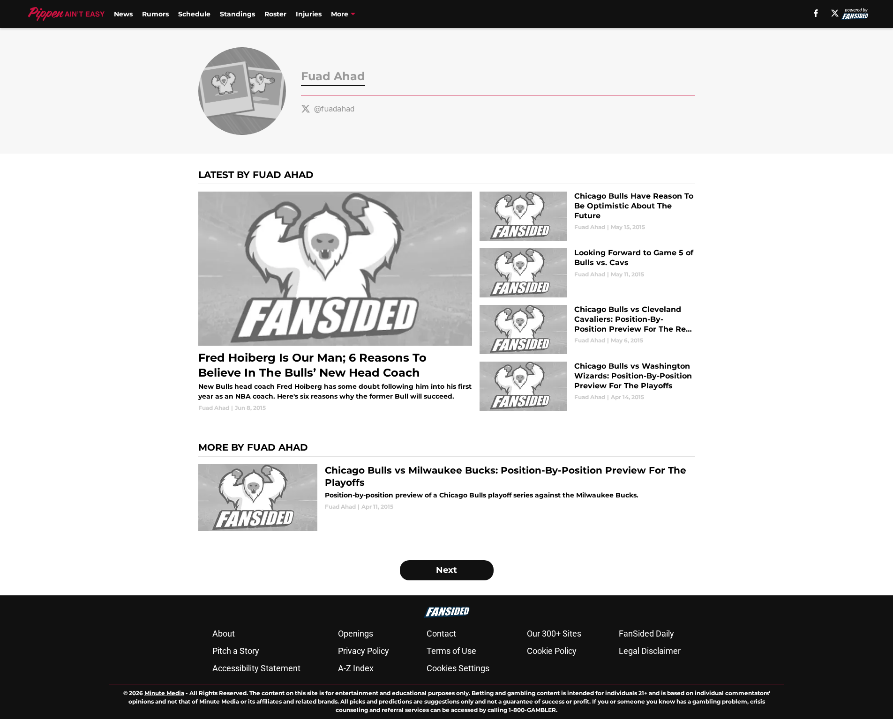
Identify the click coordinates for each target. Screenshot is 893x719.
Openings (355, 633)
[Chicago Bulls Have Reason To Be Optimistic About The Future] (587, 216)
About (223, 633)
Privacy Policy (363, 651)
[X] (835, 13)
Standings (237, 14)
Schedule (194, 14)
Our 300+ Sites (554, 633)
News (123, 14)
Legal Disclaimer (650, 651)
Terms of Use (451, 651)
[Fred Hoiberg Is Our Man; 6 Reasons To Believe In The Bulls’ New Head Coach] (335, 302)
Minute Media (164, 693)
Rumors (155, 14)
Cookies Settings (458, 668)
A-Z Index (356, 668)
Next (446, 570)
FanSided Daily (646, 633)
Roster (275, 14)
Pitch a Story (235, 651)
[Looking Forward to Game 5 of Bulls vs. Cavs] (587, 272)
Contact (441, 633)
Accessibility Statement (256, 668)
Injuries (309, 14)
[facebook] (816, 13)
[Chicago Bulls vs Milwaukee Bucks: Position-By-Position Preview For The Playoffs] (446, 497)
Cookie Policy (552, 651)
